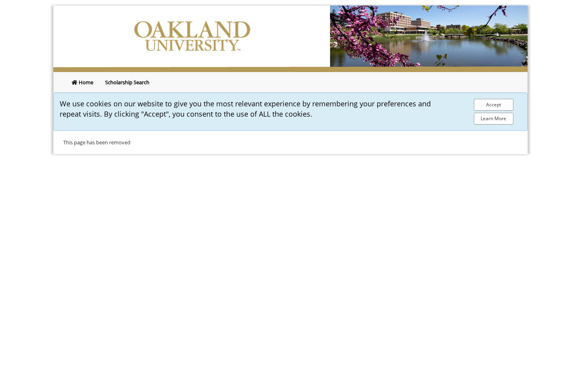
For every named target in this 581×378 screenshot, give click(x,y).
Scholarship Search (127, 82)
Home (85, 82)
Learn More (493, 118)
